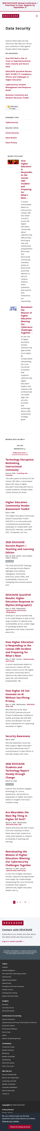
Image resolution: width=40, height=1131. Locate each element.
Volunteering (6, 1060)
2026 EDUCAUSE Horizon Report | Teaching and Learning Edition (20, 547)
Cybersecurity (12, 122)
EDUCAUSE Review (8, 1011)
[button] (14, 1126)
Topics (4, 964)
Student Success (7, 990)
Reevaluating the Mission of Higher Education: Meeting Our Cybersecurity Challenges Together (28, 320)
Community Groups (8, 1047)
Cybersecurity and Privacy (16, 610)
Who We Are (7, 1071)
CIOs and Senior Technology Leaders (14, 974)
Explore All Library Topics (10, 996)
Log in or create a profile (12, 941)
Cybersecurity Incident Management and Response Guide (18, 87)
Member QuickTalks (8, 1057)
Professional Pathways (9, 1029)
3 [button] (20, 902)
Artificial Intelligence (8, 970)
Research (5, 1005)
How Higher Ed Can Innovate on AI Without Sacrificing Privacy (18, 696)
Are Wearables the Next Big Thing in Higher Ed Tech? (17, 816)
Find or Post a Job (8, 1066)
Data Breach (11, 138)
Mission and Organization (10, 1078)
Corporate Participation (9, 1087)
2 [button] (17, 902)
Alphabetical (19, 449)
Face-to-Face (6, 1032)
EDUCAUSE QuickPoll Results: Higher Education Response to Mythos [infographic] (20, 600)
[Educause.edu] (12, 923)
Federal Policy (6, 983)
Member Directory (8, 1050)
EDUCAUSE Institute (8, 1026)
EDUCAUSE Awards (8, 1063)
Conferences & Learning (11, 1016)
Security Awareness (18, 736)
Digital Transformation (9, 980)
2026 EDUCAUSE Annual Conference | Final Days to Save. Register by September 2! (20, 5)
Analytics (5, 967)
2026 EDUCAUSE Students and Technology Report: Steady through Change (17, 771)
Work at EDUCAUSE (8, 1091)
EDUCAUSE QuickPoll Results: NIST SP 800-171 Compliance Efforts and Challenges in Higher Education (19, 75)
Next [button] (29, 902)
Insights (5, 1001)
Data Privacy (11, 142)
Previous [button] (11, 902)
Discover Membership (9, 1075)
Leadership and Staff (9, 1081)
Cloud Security (12, 133)
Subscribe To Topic (13, 108)
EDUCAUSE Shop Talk (13, 824)
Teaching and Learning (9, 993)
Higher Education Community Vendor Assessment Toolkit (18, 505)
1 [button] (14, 902)
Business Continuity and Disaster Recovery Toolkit (17, 97)
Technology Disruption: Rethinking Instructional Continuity (20, 465)
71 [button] (25, 902)
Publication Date (19, 453)
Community (6, 1043)
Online (4, 1035)
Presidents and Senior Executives (13, 986)
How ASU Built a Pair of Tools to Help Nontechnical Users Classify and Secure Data (18, 62)
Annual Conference (8, 1019)
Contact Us (5, 1094)
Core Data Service (8, 1008)
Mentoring (5, 1053)
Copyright (6, 1105)
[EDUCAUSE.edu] (10, 16)
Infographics (11, 612)
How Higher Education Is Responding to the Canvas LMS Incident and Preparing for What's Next (27, 179)
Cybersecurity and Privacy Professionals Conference (19, 1023)
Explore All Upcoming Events (11, 1038)
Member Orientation (8, 1084)
